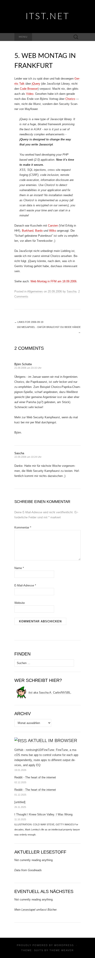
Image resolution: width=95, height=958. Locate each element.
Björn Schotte (23, 364)
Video (29, 93)
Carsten (53, 225)
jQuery (36, 83)
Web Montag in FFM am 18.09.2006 (53, 281)
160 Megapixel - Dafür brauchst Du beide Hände (49, 329)
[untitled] (19, 802)
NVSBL (66, 692)
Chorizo (70, 98)
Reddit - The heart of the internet (35, 777)
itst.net (48, 16)
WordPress (64, 945)
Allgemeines (35, 291)
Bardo (39, 230)
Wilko (52, 230)
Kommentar (22, 527)
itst (30, 692)
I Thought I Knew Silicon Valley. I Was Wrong (43, 814)
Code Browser (29, 88)
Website (19, 603)
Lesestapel (28, 909)
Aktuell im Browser (52, 740)
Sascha (71, 291)
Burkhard (27, 230)
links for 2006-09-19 (28, 322)
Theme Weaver (61, 950)
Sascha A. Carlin (49, 692)
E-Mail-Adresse (25, 585)
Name (19, 568)
